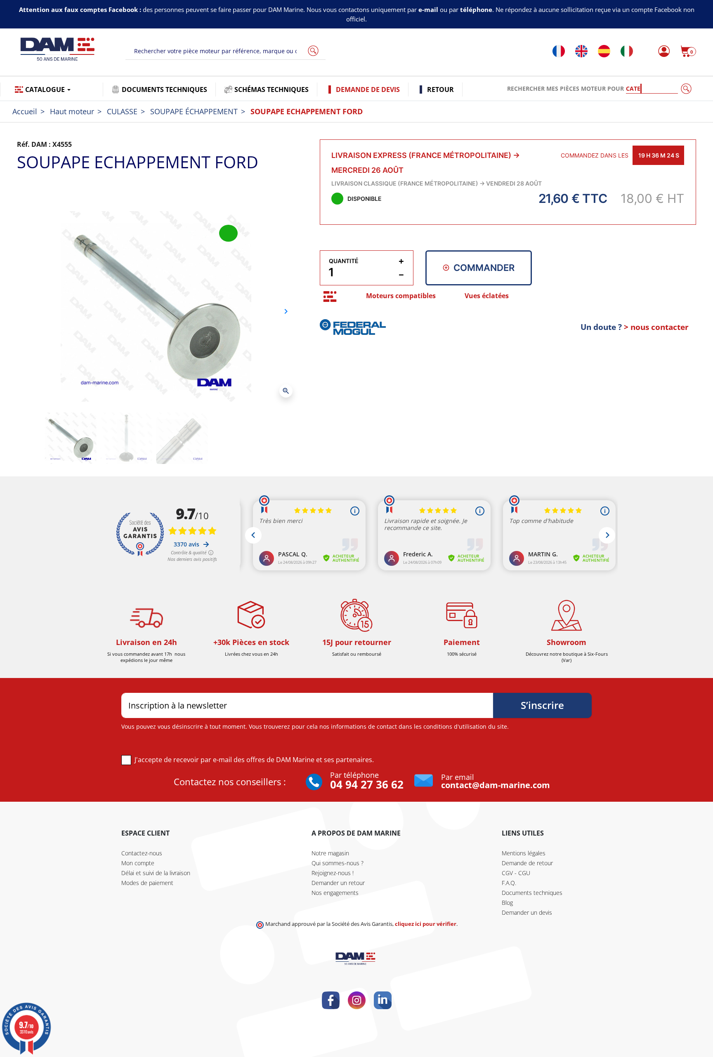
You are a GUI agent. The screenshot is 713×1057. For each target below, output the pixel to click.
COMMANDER (484, 267)
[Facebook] (331, 1000)
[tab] (330, 296)
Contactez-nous (141, 853)
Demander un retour (338, 883)
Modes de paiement (147, 883)
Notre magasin (330, 853)
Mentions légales (523, 853)
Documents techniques (532, 893)
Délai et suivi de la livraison (155, 873)
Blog (507, 902)
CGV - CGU (516, 873)
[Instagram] (357, 1000)
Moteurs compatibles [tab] (401, 295)
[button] (688, 51)
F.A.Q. (509, 883)
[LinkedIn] (383, 1000)
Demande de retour (527, 863)
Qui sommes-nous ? (338, 863)
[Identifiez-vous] (662, 51)
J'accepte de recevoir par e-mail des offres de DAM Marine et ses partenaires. (254, 759)
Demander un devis (527, 912)
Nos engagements (335, 893)
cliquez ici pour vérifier (425, 924)
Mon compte (137, 863)
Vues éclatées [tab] (487, 295)
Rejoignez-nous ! (333, 873)
